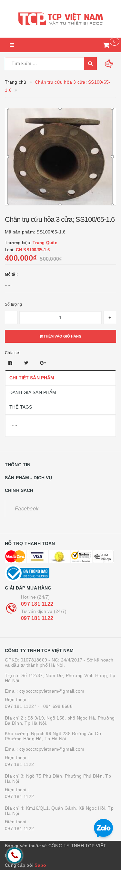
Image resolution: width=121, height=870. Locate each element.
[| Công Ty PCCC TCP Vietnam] (60, 19)
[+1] (42, 362)
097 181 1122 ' (20, 706)
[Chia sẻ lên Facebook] (11, 362)
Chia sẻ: (12, 353)
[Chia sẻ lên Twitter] (27, 362)
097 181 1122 (37, 604)
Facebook (26, 508)
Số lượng (13, 304)
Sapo (40, 865)
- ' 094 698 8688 (55, 706)
